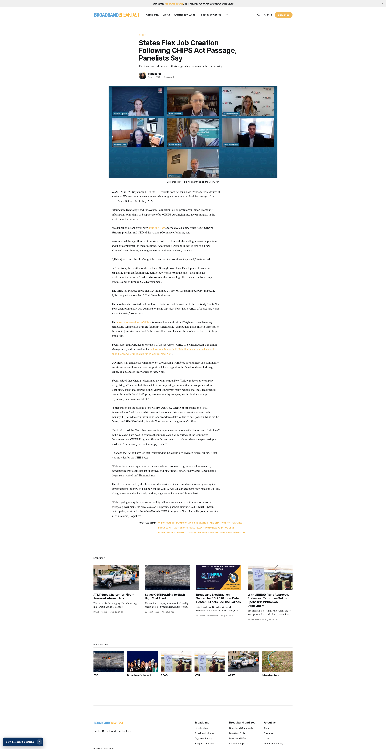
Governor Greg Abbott (172, 532)
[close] (382, 3)
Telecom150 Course (210, 14)
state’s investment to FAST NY (134, 322)
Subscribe (283, 14)
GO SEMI (229, 528)
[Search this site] (258, 14)
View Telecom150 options (20, 742)
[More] (226, 14)
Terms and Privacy (273, 743)
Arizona (214, 523)
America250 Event (184, 14)
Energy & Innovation (205, 743)
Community (152, 14)
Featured (237, 523)
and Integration (198, 523)
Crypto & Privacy (203, 738)
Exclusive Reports (238, 743)
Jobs (266, 738)
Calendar (268, 733)
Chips (142, 35)
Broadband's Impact (205, 733)
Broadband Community (241, 728)
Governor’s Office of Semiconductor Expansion (216, 532)
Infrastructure (202, 728)
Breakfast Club (237, 733)
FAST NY (225, 523)
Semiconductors (176, 523)
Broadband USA (237, 738)
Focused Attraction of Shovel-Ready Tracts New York (190, 528)
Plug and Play (157, 228)
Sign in (268, 14)
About (166, 14)
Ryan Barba (154, 73)
